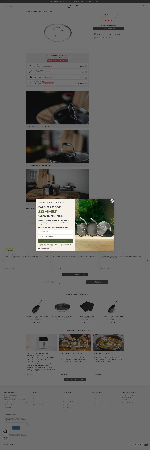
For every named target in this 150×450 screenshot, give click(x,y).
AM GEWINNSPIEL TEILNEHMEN (55, 241)
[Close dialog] (111, 201)
